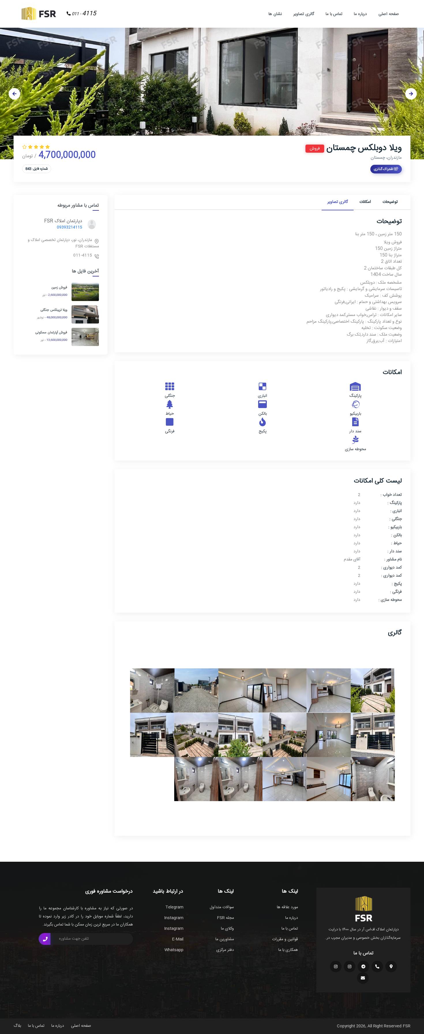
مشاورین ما (224, 939)
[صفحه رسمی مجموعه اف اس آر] (349, 966)
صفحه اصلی (388, 14)
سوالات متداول (222, 907)
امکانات (365, 202)
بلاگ (17, 1025)
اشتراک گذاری (384, 169)
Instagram (173, 918)
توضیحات (390, 202)
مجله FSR (225, 918)
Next (411, 94)
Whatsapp (173, 950)
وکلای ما (227, 928)
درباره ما (360, 14)
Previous (14, 94)
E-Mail (177, 939)
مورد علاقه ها (287, 907)
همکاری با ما (288, 950)
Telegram (174, 907)
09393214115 (69, 227)
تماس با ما (334, 14)
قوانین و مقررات (285, 939)
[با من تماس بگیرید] (44, 939)
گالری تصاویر (303, 14)
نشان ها (275, 14)
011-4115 (82, 255)
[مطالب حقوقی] (336, 966)
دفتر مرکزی (225, 950)
